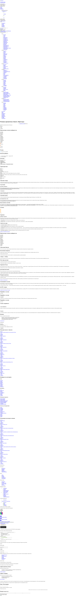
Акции (3, 484)
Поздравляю (3, 113)
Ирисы (4, 55)
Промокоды (3, 481)
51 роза (4, 35)
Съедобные (5, 85)
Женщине (3, 469)
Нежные (4, 83)
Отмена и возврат (5, 491)
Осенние (4, 80)
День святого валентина (6, 71)
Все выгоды (3, 485)
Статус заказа (1, 7)
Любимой (1, 409)
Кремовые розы (5, 42)
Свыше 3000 (3, 118)
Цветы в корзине (2, 399)
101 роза (4, 34)
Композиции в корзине (6, 100)
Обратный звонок (2, 523)
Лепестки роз (5, 49)
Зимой (1, 416)
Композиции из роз (6, 46)
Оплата (3, 24)
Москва (3, 555)
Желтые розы (5, 43)
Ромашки (4, 58)
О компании (5, 488)
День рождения (5, 66)
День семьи (5, 78)
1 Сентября (3, 111)
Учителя (1, 410)
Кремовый (4, 108)
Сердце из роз (5, 47)
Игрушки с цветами (6, 95)
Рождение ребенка (5, 68)
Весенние (4, 81)
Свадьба (1, 413)
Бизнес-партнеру (5, 89)
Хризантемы (5, 54)
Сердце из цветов (5, 97)
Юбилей (1, 412)
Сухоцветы (4, 62)
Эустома (4, 60)
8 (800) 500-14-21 (4, 501)
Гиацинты (4, 61)
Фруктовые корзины (6, 99)
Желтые (4, 105)
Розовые (4, 103)
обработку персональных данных (15, 539)
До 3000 (3, 117)
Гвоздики (4, 57)
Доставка (3, 25)
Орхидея (1, 393)
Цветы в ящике (5, 94)
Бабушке (4, 90)
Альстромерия (5, 59)
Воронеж (3, 559)
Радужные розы (5, 39)
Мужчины (1, 408)
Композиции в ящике (3, 404)
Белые (4, 104)
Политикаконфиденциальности (6, 496)
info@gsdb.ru (8, 501)
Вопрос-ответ (5, 492)
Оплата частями (4, 483)
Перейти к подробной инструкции (5, 231)
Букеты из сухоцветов (3, 402)
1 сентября (4, 76)
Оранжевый (5, 109)
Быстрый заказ (2, 161)
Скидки (3, 23)
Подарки (3, 482)
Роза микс (4, 44)
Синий (1, 384)
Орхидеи (4, 52)
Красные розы (5, 37)
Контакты (3, 26)
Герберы (4, 56)
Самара (3, 557)
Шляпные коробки (6, 92)
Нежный (1, 382)
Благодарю (4, 64)
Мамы (1, 407)
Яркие (4, 84)
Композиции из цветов (6, 96)
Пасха (4, 73)
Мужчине (4, 87)
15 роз (4, 36)
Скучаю (4, 67)
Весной (1, 415)
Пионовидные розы (6, 45)
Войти (1, 549)
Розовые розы (5, 41)
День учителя (5, 75)
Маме (2, 112)
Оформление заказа (6, 490)
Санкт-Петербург (4, 556)
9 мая (4, 74)
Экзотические (5, 53)
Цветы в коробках (2, 398)
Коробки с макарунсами (6, 93)
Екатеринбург (4, 558)
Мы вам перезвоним (2, 8)
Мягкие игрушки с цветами (4, 400)
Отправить (2, 538)
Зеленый (1, 385)
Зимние (4, 82)
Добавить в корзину (3, 162)
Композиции (3, 116)
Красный (1, 380)
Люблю (3, 470)
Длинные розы (5, 48)
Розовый (1, 381)
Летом (1, 414)
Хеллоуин (4, 77)
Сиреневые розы (5, 40)
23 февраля (4, 72)
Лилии (4, 51)
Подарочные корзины (6, 101)
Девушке (4, 88)
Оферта (4, 494)
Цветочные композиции (3, 401)
